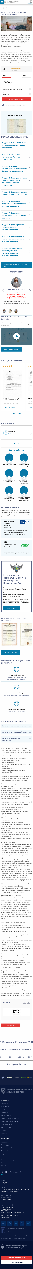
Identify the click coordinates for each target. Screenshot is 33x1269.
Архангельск (26, 1050)
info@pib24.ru (5, 1183)
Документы (4, 1103)
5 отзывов (14, 70)
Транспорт (4, 1163)
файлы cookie (12, 1235)
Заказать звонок (29, 3)
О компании (5, 1100)
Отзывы (3, 1130)
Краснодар (8, 1042)
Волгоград (15, 1057)
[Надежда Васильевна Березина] (16, 282)
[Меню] (2, 2)
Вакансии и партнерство (8, 1124)
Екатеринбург (13, 1050)
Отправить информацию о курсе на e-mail (15, 265)
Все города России (16, 1064)
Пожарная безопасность (8, 1151)
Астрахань (5, 1057)
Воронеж (25, 1057)
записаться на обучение (16, 99)
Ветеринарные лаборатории (9, 1160)
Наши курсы (5, 1139)
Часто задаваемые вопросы (9, 1121)
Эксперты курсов (6, 1115)
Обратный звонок (6, 1175)
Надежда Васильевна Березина (16, 290)
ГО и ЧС (3, 1166)
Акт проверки (5, 1106)
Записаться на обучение (11, 349)
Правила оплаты (6, 1112)
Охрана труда (5, 1145)
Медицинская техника (7, 1154)
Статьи (3, 1109)
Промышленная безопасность (10, 1148)
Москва (22, 1042)
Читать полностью (9, 407)
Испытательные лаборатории (10, 1157)
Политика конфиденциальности (10, 1118)
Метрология (4, 1142)
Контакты (4, 1133)
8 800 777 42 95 (31, 1)
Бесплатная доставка (15, 115)
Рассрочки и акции (6, 1127)
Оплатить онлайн (16, 1262)
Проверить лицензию (10, 652)
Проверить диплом (11, 608)
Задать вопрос (11, 1025)
